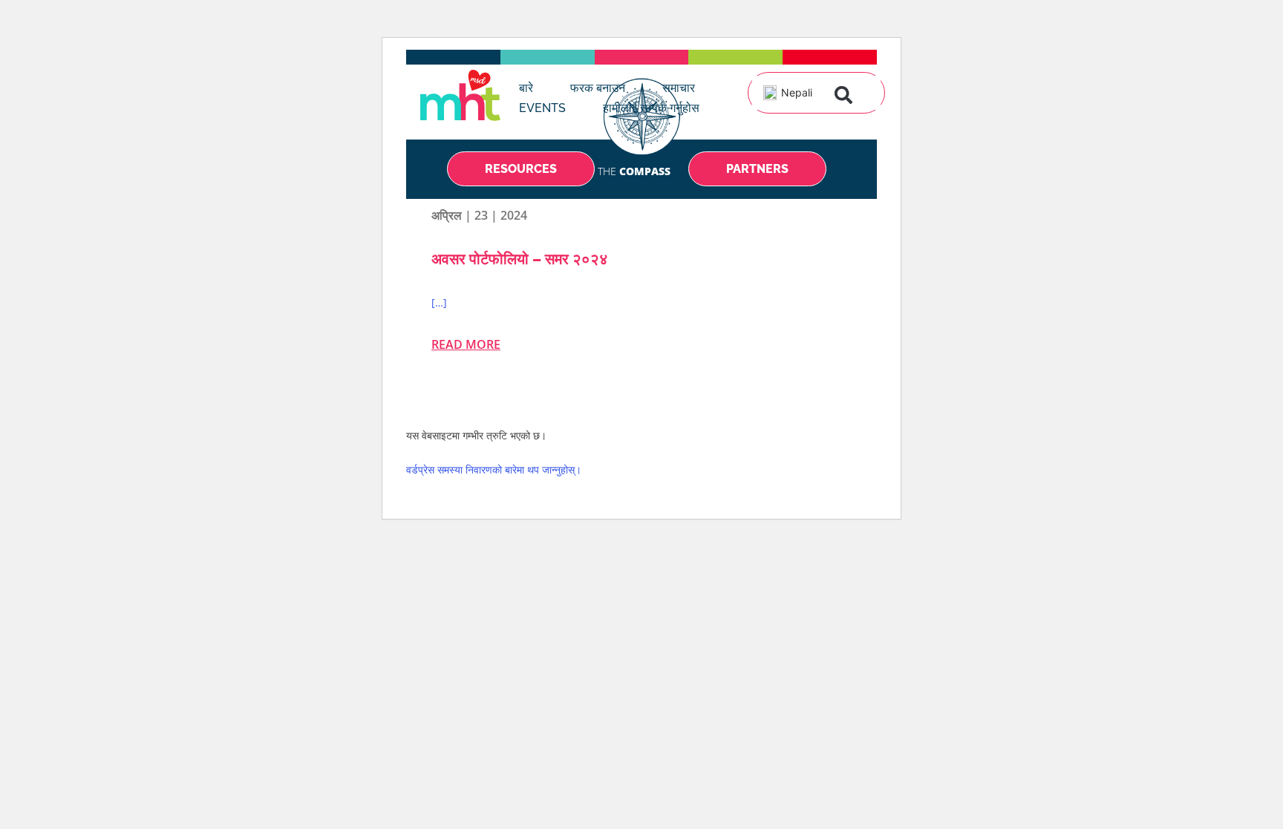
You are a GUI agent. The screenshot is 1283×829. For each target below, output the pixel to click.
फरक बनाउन (597, 88)
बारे (526, 88)
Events (542, 108)
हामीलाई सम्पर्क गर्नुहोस (651, 108)
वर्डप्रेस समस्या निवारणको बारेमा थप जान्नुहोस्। (493, 469)
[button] (843, 95)
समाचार (678, 88)
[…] (439, 302)
